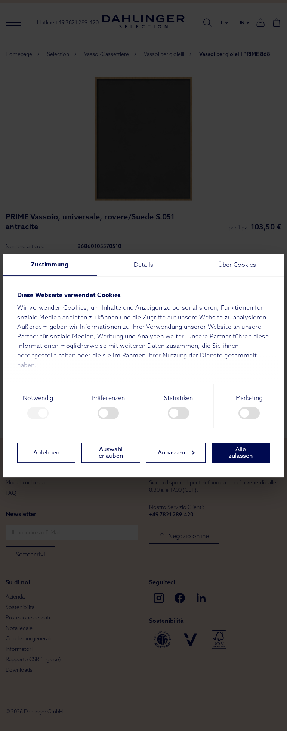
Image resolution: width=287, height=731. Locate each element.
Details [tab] (143, 264)
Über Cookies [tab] (237, 264)
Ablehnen (46, 452)
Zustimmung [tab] (49, 264)
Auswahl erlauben (111, 452)
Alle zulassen (241, 452)
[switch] (108, 413)
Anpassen (171, 452)
